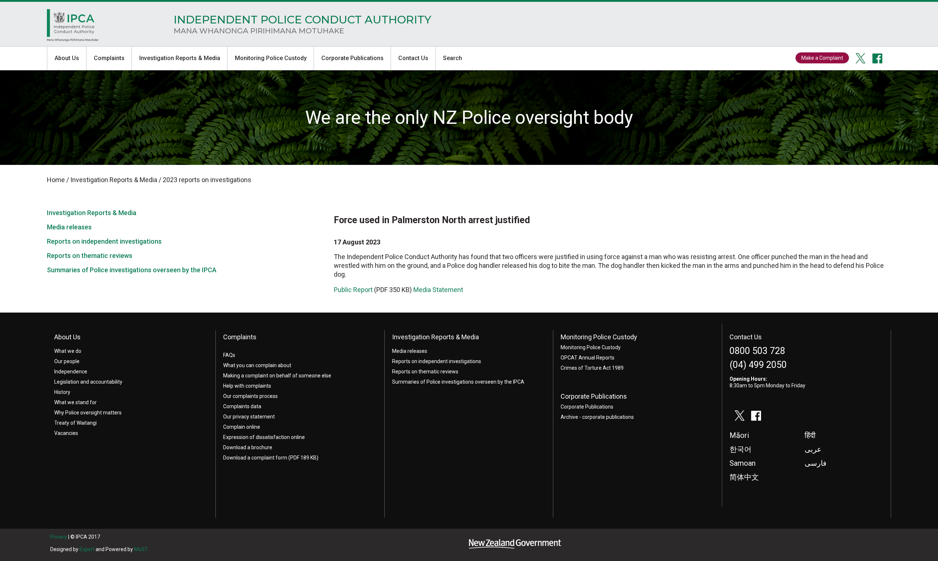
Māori (739, 435)
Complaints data (242, 406)
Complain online (241, 427)
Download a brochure (247, 447)
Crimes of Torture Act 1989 (592, 368)
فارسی (816, 463)
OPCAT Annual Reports (587, 358)
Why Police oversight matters (88, 413)
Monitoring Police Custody (271, 58)
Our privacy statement (249, 417)
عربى (813, 449)
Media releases (69, 227)
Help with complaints (247, 386)
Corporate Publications (352, 58)
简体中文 (744, 477)
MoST (141, 549)
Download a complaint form (255, 458)
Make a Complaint (822, 58)
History (62, 392)
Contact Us (413, 58)
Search (452, 58)
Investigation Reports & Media (179, 58)
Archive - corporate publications (597, 417)
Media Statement (438, 290)
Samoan (743, 463)
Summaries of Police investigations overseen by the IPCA (132, 270)
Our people (67, 361)
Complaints (109, 58)
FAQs (229, 355)
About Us (67, 58)
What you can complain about (257, 365)
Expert (87, 549)
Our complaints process (250, 396)
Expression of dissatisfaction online (264, 437)
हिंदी (810, 435)
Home (72, 27)
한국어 (740, 449)
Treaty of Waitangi (75, 423)
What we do (67, 351)
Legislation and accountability (88, 382)
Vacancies (66, 433)
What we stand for (75, 402)
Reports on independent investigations (104, 241)
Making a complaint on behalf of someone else (277, 376)
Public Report (353, 290)
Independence (70, 371)
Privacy (58, 537)
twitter (861, 58)
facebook (877, 58)
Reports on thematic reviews (89, 255)
